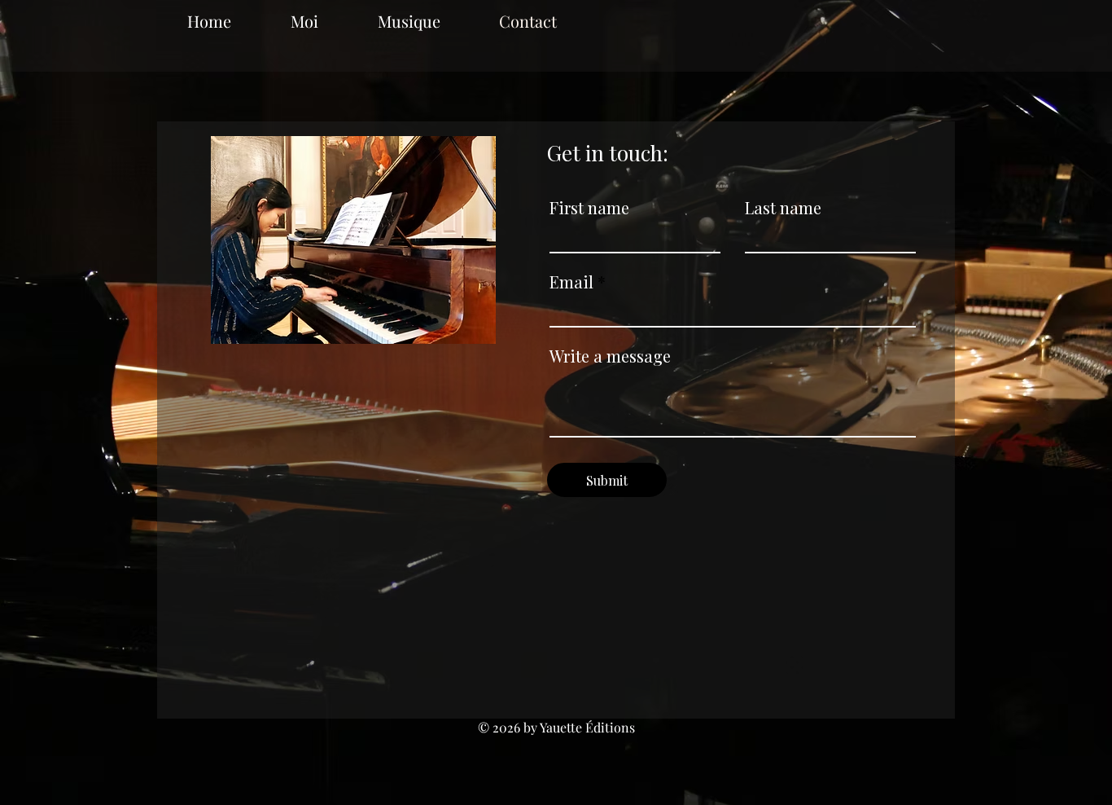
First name (589, 208)
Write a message (610, 356)
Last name (783, 208)
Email (571, 282)
